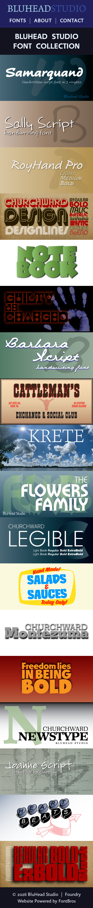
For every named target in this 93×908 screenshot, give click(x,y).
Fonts (17, 20)
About (43, 20)
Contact (72, 20)
